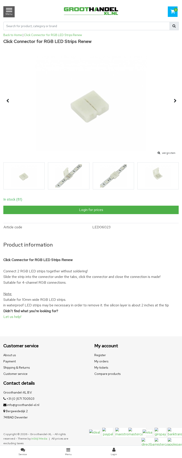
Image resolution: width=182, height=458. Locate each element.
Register (100, 355)
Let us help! (12, 316)
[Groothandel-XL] (91, 11)
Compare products (107, 374)
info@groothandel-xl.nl (23, 405)
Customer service (15, 374)
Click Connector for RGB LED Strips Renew (53, 35)
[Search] (174, 26)
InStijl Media (39, 438)
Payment (9, 361)
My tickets (101, 368)
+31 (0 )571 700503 (20, 399)
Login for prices (91, 209)
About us (9, 355)
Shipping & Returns (16, 368)
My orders (101, 361)
